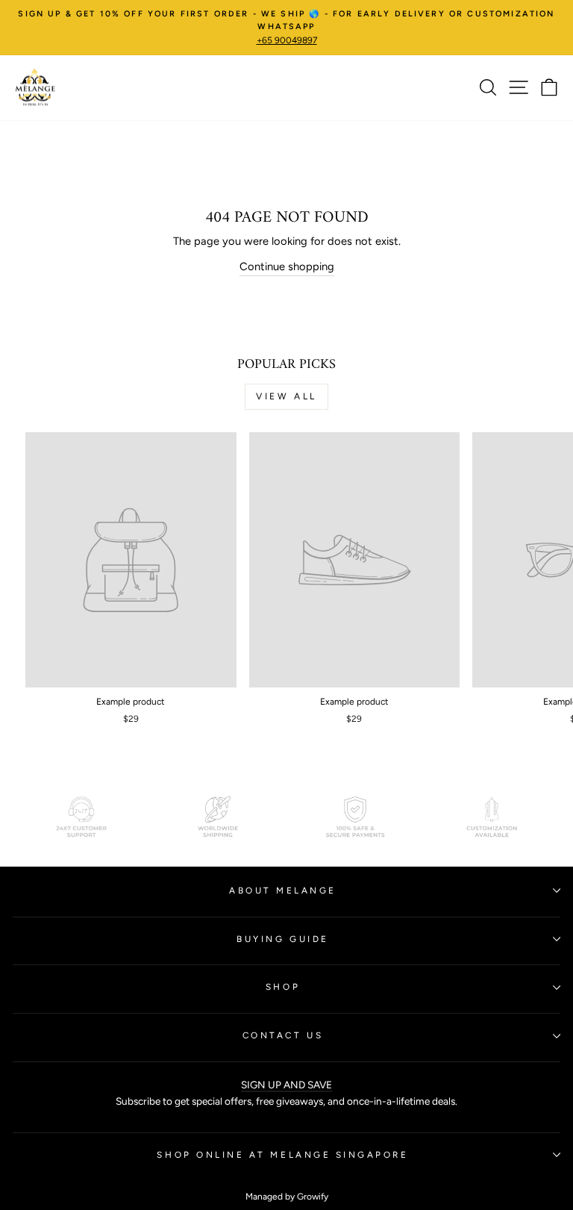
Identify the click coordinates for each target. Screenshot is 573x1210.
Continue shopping (286, 266)
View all (286, 396)
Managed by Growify (286, 1196)
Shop (283, 987)
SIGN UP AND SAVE (286, 1085)
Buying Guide (282, 939)
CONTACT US (282, 1035)
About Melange (282, 890)
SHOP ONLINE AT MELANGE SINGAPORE (282, 1155)
